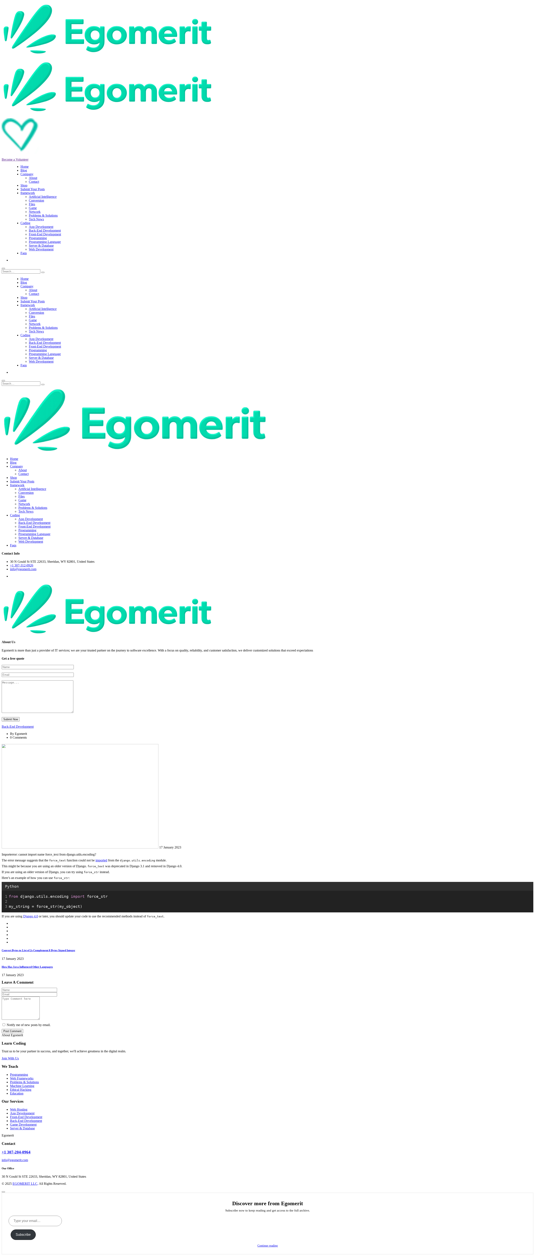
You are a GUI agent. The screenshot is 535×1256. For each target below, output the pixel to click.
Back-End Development (45, 230)
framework (27, 193)
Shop (23, 185)
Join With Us (10, 1058)
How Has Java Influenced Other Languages (27, 966)
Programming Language (45, 242)
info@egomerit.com (23, 569)
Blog (23, 170)
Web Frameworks (21, 1078)
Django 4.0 (30, 916)
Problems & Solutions (43, 215)
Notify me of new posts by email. (29, 1025)
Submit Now (10, 719)
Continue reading (267, 1245)
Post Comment (12, 1031)
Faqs (23, 253)
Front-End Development (45, 234)
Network (35, 211)
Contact (34, 181)
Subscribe (23, 1234)
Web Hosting (18, 1109)
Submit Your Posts (32, 189)
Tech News (36, 219)
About (33, 178)
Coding (25, 223)
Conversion (36, 200)
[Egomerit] (107, 54)
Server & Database (41, 245)
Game (33, 208)
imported (101, 860)
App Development (41, 227)
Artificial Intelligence (43, 196)
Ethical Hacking (20, 1089)
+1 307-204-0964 (16, 1152)
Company (26, 174)
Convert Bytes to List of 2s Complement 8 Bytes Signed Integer (38, 950)
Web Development (41, 249)
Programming (38, 238)
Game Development (23, 1124)
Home (24, 166)
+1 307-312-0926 (21, 565)
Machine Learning (22, 1086)
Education (16, 1093)
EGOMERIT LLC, (25, 1183)
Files (32, 204)
